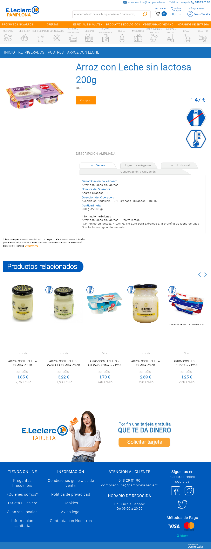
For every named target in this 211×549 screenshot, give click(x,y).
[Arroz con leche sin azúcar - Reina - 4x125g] (104, 303)
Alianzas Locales (22, 512)
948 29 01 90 (31, 246)
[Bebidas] (89, 38)
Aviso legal (71, 512)
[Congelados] (57, 38)
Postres (56, 52)
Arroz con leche (83, 52)
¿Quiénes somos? (22, 494)
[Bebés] (122, 38)
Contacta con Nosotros (71, 521)
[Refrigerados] (40, 38)
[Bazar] (187, 38)
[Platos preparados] (105, 38)
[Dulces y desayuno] (73, 38)
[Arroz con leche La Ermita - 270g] (145, 303)
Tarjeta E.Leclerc (22, 503)
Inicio (9, 52)
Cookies (71, 503)
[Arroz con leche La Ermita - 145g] (22, 303)
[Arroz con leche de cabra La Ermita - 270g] (63, 303)
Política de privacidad (70, 494)
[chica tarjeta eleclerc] (53, 435)
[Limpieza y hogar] (170, 38)
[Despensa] (24, 38)
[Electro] (203, 38)
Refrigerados (31, 52)
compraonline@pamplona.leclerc (147, 2)
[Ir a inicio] (22, 12)
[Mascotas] (138, 38)
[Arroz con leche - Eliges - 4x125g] (186, 303)
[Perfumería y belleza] (154, 38)
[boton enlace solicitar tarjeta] (158, 435)
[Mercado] (8, 38)
